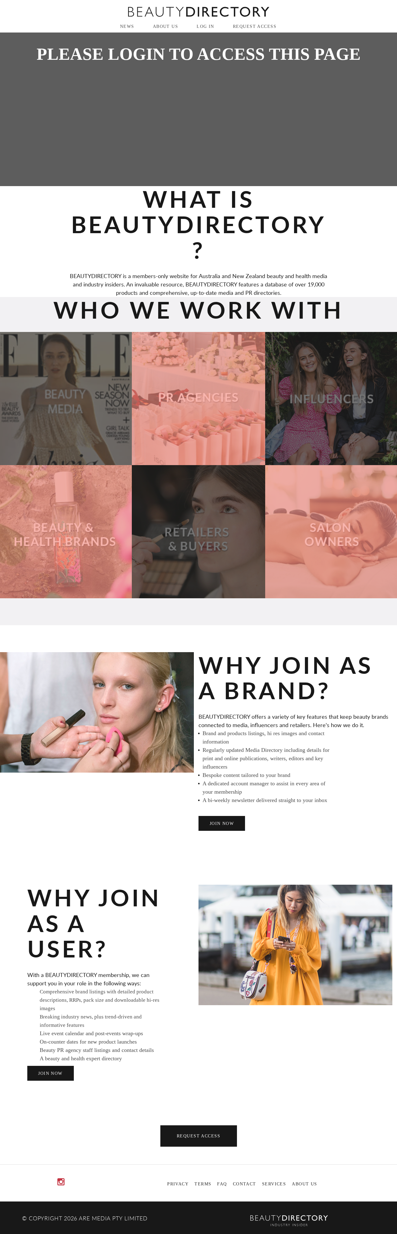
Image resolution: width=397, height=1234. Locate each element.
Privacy (178, 1183)
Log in (205, 26)
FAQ (222, 1183)
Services (274, 1183)
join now (222, 823)
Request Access (254, 26)
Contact (244, 1183)
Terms (202, 1183)
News (127, 26)
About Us (165, 26)
